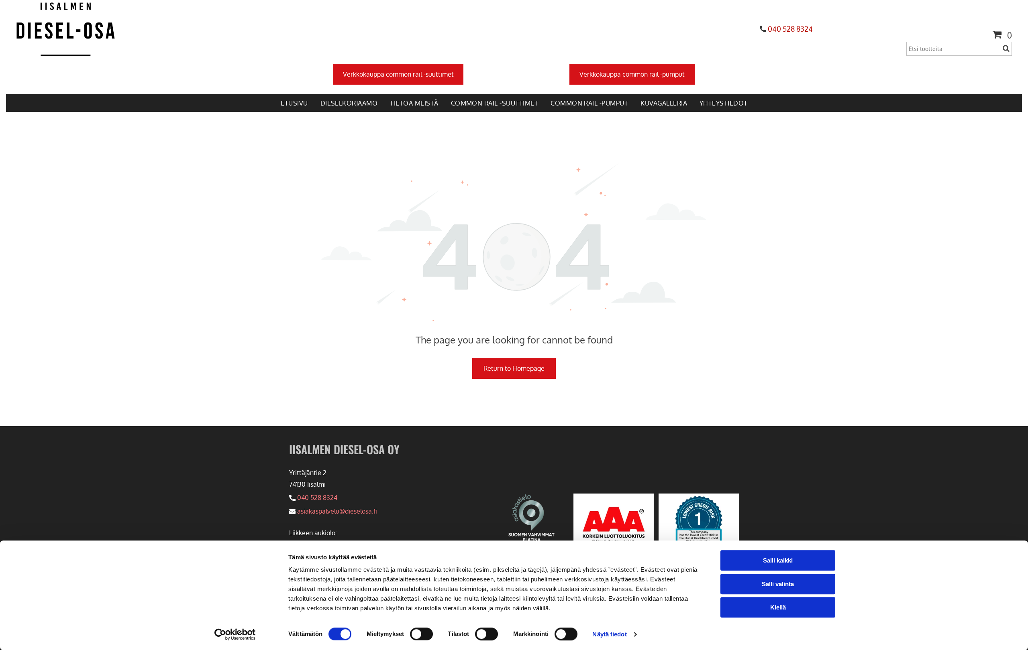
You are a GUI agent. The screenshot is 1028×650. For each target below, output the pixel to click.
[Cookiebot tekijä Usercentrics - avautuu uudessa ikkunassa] (235, 634)
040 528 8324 (790, 28)
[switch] (421, 634)
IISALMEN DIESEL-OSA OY (344, 449)
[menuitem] (294, 103)
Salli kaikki (778, 560)
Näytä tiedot (609, 634)
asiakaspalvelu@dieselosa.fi (337, 511)
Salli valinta (778, 584)
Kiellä (778, 607)
